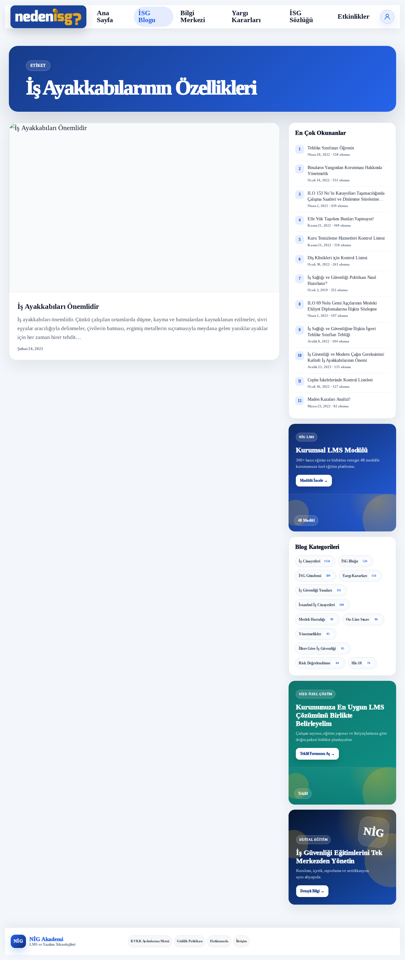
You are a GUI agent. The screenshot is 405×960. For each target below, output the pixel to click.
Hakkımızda (219, 941)
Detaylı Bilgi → (312, 891)
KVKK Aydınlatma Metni (150, 941)
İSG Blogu (147, 16)
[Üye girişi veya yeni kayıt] (387, 17)
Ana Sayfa (105, 16)
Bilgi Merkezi (192, 16)
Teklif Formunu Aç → (317, 753)
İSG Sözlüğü (301, 16)
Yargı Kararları (246, 16)
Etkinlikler (354, 16)
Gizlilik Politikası (189, 941)
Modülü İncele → (314, 480)
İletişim (241, 941)
